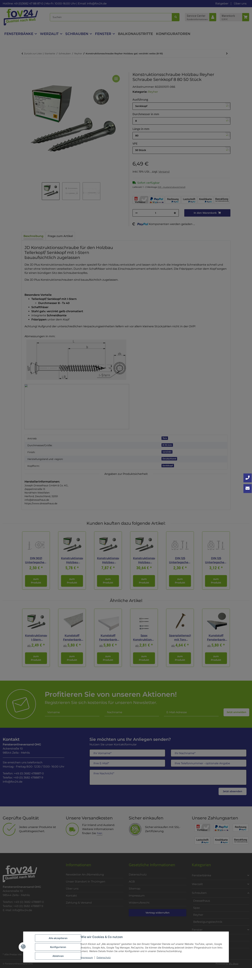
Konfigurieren (58, 947)
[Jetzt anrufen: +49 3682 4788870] (247, 477)
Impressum (87, 957)
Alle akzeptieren (58, 938)
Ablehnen (58, 955)
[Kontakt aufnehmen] (247, 488)
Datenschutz (104, 957)
